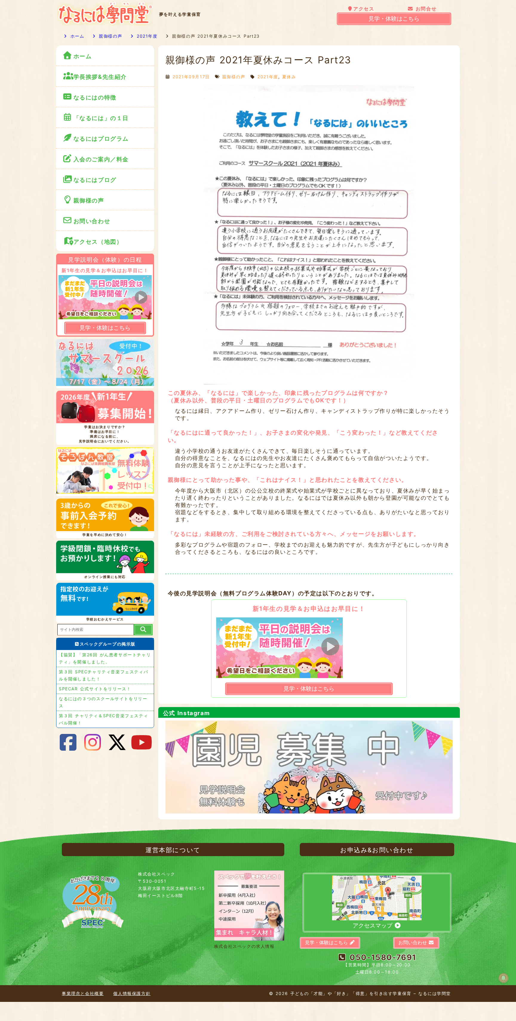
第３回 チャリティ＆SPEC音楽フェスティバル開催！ (103, 719)
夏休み (289, 76)
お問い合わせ (93, 221)
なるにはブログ (94, 179)
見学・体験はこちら (394, 19)
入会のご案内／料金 (101, 159)
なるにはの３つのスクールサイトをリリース (103, 702)
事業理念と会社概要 (83, 993)
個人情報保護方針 (131, 993)
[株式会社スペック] (93, 930)
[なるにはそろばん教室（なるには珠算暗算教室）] (105, 471)
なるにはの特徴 (94, 97)
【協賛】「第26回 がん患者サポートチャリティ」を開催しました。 (105, 658)
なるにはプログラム (101, 138)
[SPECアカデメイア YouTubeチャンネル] (142, 742)
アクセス (363, 9)
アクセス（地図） (98, 241)
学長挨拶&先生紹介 (100, 76)
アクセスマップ (373, 925)
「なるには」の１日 (101, 118)
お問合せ (425, 9)
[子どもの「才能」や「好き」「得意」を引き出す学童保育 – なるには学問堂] (105, 24)
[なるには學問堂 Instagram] (93, 742)
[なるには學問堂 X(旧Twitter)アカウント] (117, 742)
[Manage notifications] (503, 978)
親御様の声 (109, 36)
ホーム (76, 36)
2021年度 (146, 36)
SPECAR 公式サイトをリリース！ (95, 688)
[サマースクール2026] (105, 363)
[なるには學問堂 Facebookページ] (68, 742)
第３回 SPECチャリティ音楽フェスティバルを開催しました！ (103, 675)
